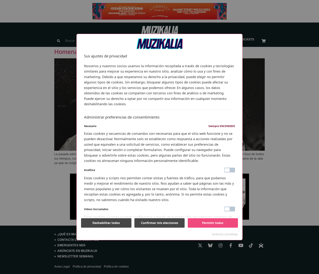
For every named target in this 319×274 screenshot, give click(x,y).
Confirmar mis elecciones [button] (159, 223)
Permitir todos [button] (212, 223)
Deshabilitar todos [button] (106, 223)
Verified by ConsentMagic (225, 234)
